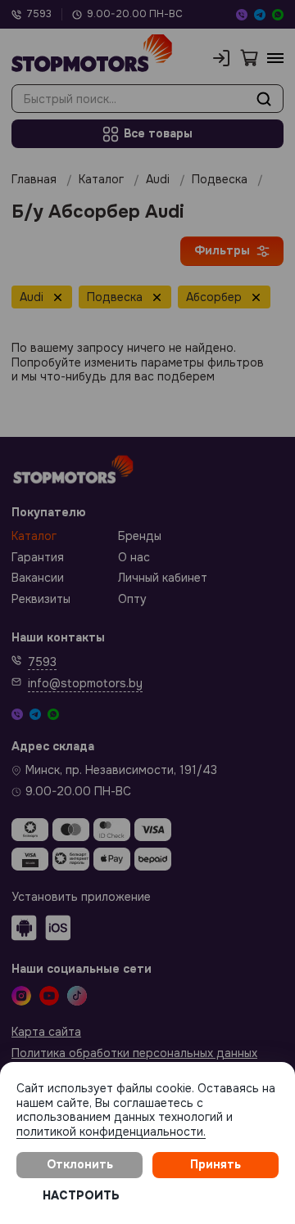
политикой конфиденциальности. (111, 1131)
